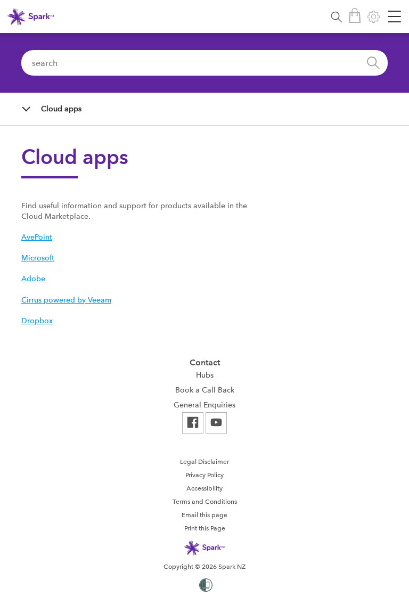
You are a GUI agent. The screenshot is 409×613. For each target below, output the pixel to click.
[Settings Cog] (373, 16)
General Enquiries (204, 405)
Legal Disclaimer (204, 461)
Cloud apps (61, 108)
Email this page (204, 515)
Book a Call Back (204, 390)
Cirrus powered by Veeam (66, 300)
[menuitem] (204, 374)
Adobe (33, 278)
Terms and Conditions (205, 501)
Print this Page (204, 528)
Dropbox (37, 320)
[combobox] (204, 63)
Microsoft (37, 258)
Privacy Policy (204, 475)
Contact (205, 362)
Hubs (205, 375)
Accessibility (204, 488)
